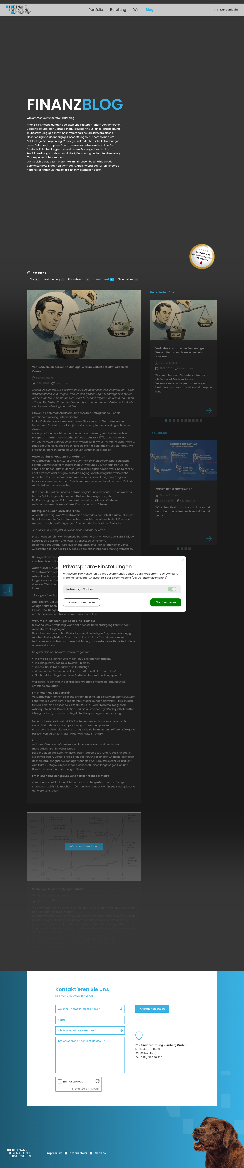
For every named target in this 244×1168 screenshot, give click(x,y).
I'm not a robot (73, 1081)
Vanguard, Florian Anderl (52, 895)
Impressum (54, 1153)
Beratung (118, 9)
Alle (34, 279)
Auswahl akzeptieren (81, 602)
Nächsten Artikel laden (83, 846)
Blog (149, 9)
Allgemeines (127, 279)
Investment (103, 279)
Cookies (100, 1153)
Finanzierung (78, 279)
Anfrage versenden (152, 1009)
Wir (136, 9)
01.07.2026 (42, 901)
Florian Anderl (45, 378)
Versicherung (53, 279)
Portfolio (96, 9)
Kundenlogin (229, 9)
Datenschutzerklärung (152, 578)
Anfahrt (139, 1036)
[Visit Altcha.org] (97, 1082)
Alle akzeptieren (166, 602)
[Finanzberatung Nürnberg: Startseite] (18, 10)
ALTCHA (94, 1089)
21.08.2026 (42, 383)
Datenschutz (78, 1153)
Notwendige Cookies (79, 589)
